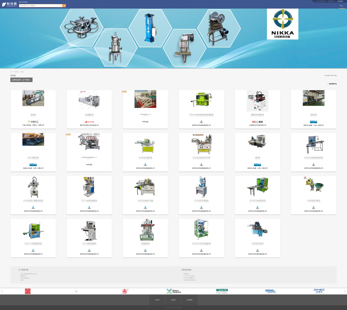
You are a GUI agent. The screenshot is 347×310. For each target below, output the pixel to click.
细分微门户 (331, 1)
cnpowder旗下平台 (320, 1)
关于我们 (157, 300)
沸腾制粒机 (23, 276)
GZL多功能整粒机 (24, 278)
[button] (173, 66)
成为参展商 (340, 1)
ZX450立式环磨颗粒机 (188, 278)
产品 (341, 5)
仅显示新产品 (333, 84)
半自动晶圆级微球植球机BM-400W (28, 273)
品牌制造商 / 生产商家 (20, 80)
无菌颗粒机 (186, 273)
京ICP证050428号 (178, 307)
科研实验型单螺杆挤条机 (189, 280)
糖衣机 (22, 280)
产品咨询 (32, 93)
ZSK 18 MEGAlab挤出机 (189, 276)
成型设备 (16, 71)
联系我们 (173, 300)
